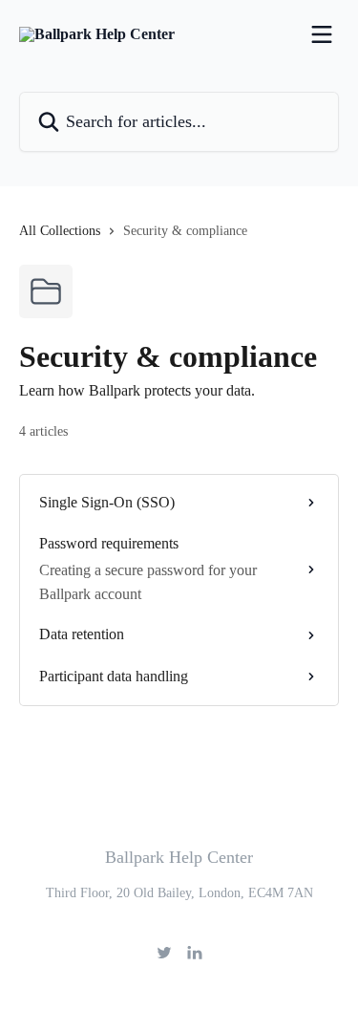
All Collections (59, 231)
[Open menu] (322, 34)
